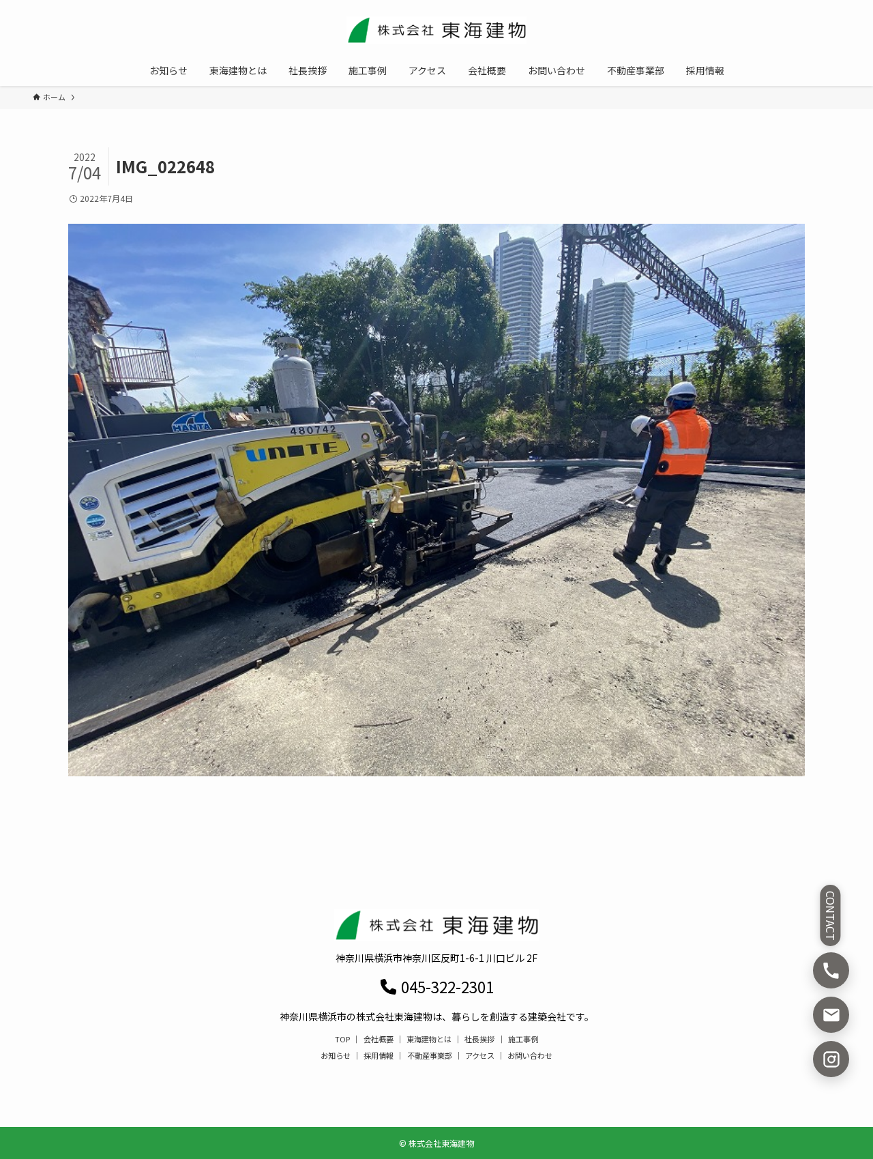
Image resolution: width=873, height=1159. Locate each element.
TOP (342, 1038)
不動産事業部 (429, 1055)
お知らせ (336, 1055)
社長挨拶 (479, 1038)
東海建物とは (429, 1038)
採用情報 (379, 1055)
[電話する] (831, 970)
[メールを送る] (831, 1015)
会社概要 (379, 1038)
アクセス (479, 1055)
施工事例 (523, 1038)
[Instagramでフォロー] (831, 1059)
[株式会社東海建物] (436, 30)
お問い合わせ (529, 1055)
